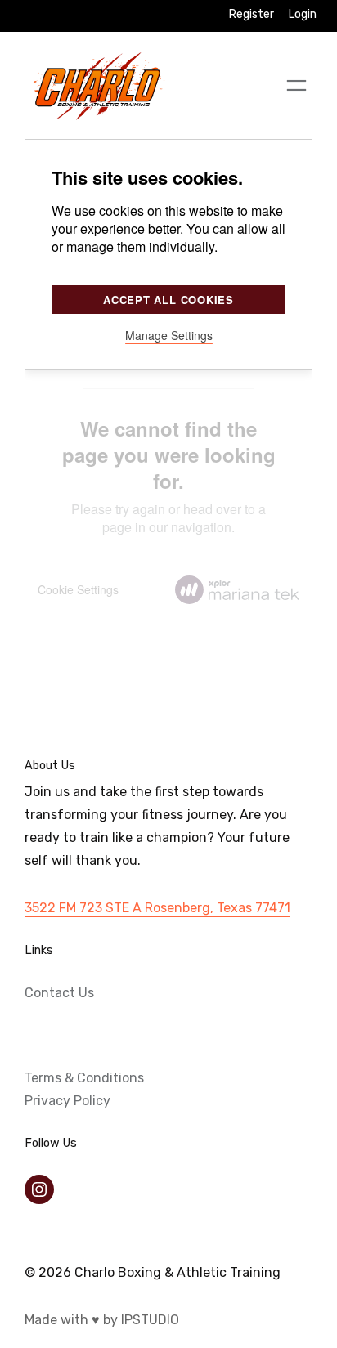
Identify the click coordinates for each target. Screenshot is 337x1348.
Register (251, 14)
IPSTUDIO (150, 1320)
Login (303, 14)
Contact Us (59, 993)
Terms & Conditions (84, 1078)
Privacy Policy (67, 1100)
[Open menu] (296, 85)
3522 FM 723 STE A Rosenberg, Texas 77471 (157, 908)
